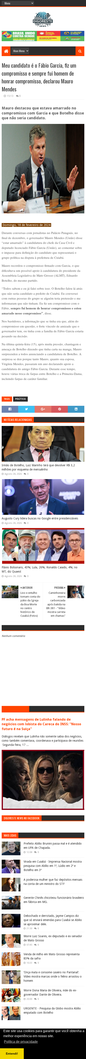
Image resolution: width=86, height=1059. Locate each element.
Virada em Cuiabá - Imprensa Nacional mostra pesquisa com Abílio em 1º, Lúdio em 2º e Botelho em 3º (53, 865)
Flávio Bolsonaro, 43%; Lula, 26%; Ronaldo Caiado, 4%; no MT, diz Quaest (39, 569)
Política (20, 399)
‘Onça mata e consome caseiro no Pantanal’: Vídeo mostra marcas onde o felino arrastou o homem (53, 976)
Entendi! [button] (12, 1053)
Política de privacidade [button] (21, 1041)
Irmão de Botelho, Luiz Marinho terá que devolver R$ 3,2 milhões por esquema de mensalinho (38, 467)
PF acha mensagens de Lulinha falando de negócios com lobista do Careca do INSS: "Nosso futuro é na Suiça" (41, 724)
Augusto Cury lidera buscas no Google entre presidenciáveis (40, 518)
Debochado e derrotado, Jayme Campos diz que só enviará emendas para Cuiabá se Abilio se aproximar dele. (53, 920)
